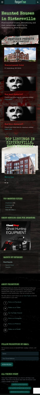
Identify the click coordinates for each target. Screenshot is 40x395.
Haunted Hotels (9, 265)
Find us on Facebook (14, 302)
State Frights (27, 296)
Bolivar (7, 207)
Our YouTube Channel (15, 313)
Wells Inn (9, 177)
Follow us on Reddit (14, 329)
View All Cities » (10, 210)
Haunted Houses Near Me (20, 384)
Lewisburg (8, 205)
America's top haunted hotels (20, 392)
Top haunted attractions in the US (20, 388)
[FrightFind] (20, 2)
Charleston (8, 203)
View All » (8, 267)
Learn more (8, 99)
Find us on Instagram (14, 318)
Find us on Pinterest (14, 324)
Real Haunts (7, 262)
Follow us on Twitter (14, 307)
